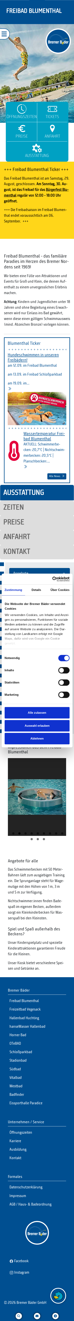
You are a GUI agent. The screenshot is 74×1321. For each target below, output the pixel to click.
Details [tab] (36, 590)
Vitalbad (15, 1078)
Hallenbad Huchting (24, 1018)
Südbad (15, 1069)
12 (44, 839)
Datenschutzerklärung (25, 1187)
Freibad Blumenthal (24, 1001)
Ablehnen (37, 738)
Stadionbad (18, 1061)
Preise (22, 136)
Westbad (15, 1086)
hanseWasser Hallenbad (27, 1027)
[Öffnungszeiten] (22, 109)
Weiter (53, 802)
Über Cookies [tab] (60, 590)
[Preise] (22, 128)
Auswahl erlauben (37, 725)
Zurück (21, 802)
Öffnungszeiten (22, 117)
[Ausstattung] (37, 148)
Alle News (54, 476)
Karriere (15, 1141)
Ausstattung (37, 156)
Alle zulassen (37, 712)
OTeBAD (15, 1044)
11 (38, 839)
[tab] (37, 493)
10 (32, 839)
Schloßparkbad (20, 1052)
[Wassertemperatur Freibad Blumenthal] (25, 467)
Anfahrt (52, 136)
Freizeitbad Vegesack (25, 1010)
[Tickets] (52, 109)
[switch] (63, 670)
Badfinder (16, 1095)
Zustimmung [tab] (13, 590)
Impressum (17, 1196)
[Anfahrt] (52, 128)
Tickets (52, 117)
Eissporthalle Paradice (25, 1103)
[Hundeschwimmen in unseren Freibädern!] (9, 389)
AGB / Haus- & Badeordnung (30, 1205)
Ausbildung (17, 1150)
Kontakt (15, 1158)
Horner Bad (17, 1035)
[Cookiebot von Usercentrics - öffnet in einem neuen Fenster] (52, 579)
